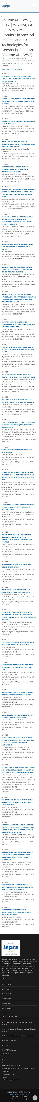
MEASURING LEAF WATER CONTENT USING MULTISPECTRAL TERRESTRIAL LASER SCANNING (18, 376)
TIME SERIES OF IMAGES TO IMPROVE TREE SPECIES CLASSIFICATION (16, 566)
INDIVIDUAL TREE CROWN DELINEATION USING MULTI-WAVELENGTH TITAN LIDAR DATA (18, 643)
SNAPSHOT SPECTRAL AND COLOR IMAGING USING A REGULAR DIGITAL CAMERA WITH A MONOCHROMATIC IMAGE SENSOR (17, 269)
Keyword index (17, 70)
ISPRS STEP (5, 1045)
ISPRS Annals (6, 989)
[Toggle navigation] (34, 5)
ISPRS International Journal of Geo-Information (17, 1036)
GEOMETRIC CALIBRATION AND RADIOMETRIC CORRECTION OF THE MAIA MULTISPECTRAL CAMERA (17, 667)
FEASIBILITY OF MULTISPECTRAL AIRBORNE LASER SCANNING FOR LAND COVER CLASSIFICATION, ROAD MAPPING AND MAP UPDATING (17, 538)
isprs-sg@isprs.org (12, 1080)
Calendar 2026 (6, 999)
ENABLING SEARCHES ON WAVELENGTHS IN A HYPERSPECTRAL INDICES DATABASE (17, 716)
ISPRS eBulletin (7, 994)
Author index (6, 70)
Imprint (24, 1094)
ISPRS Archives (6, 984)
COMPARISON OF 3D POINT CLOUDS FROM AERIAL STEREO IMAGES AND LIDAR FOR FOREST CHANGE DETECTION (18, 78)
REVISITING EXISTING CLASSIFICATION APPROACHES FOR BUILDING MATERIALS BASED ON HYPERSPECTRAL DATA (18, 324)
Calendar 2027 (6, 1003)
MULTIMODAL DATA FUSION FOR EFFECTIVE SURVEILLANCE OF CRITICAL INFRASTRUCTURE (18, 401)
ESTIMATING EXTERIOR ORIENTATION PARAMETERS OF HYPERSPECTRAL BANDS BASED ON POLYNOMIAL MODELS (18, 144)
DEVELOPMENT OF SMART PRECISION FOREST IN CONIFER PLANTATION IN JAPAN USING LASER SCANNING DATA (18, 424)
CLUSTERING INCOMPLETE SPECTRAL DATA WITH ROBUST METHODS (18, 122)
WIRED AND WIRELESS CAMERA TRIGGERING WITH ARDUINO (17, 451)
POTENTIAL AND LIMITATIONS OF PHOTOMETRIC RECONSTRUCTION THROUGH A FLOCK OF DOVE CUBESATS (18, 101)
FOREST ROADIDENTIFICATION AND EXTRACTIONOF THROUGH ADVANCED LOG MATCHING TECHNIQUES (16, 912)
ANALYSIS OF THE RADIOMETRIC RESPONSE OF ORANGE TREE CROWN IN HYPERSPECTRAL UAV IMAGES (18, 349)
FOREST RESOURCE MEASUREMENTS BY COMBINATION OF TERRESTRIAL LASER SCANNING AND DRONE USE (15, 169)
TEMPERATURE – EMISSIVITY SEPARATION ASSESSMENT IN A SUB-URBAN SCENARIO (16, 591)
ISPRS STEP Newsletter (9, 1050)
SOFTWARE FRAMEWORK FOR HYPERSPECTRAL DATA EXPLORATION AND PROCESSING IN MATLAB (18, 246)
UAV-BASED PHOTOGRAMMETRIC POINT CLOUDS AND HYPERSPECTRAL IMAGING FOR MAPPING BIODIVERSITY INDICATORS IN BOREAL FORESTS (18, 770)
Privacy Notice (14, 1094)
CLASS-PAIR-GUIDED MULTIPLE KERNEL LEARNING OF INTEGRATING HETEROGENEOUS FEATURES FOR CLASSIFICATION (18, 887)
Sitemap (4, 1013)
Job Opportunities (7, 1008)
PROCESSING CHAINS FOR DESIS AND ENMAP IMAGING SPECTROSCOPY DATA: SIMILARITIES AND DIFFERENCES (17, 802)
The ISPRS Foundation (9, 1040)
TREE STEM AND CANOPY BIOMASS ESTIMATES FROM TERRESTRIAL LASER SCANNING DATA (18, 693)
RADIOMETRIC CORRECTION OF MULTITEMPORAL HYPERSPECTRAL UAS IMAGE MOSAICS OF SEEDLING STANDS (18, 507)
